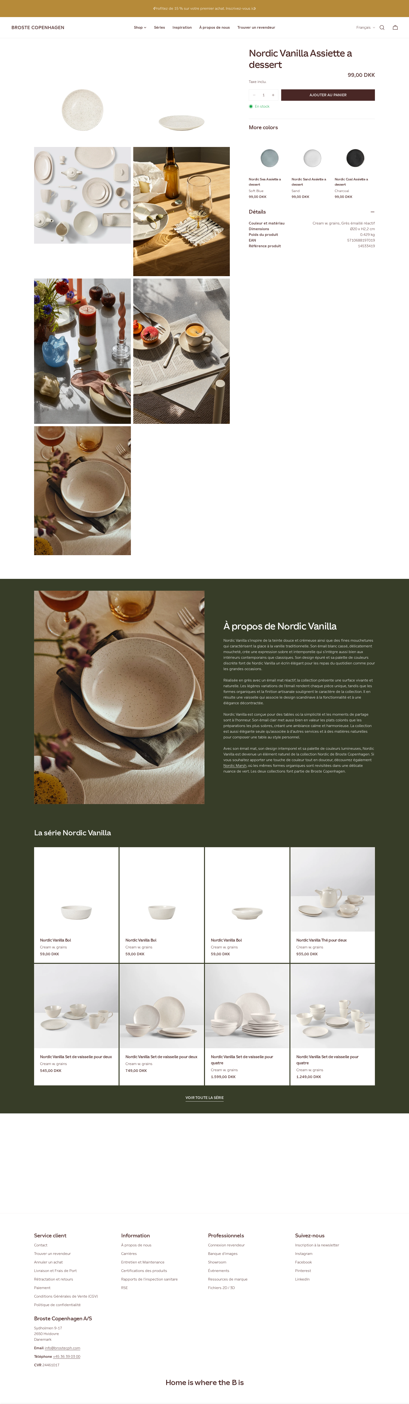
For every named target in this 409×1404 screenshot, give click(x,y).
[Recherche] (382, 27)
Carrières (129, 1254)
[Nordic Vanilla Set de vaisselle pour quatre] (247, 1006)
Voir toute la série (205, 1098)
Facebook (303, 1262)
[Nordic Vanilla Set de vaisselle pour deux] (76, 1006)
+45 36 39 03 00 (66, 1356)
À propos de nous (136, 1245)
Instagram (303, 1254)
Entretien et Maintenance (142, 1262)
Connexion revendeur (226, 1245)
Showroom (217, 1262)
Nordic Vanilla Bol (55, 940)
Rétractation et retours (53, 1279)
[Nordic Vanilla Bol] (76, 889)
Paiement (42, 1288)
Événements (218, 1271)
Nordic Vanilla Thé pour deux (321, 940)
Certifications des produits (144, 1271)
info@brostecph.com (62, 1348)
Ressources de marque (228, 1279)
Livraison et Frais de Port (55, 1271)
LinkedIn (302, 1279)
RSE (124, 1288)
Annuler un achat (48, 1262)
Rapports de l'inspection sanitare (149, 1279)
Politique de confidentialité (57, 1305)
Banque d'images (223, 1254)
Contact (40, 1245)
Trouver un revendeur (52, 1254)
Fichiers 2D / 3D (221, 1288)
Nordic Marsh (234, 766)
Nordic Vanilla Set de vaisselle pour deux (76, 1057)
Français (363, 27)
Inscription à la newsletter (317, 1245)
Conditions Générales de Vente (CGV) (66, 1296)
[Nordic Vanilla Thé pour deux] (333, 889)
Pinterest (303, 1271)
